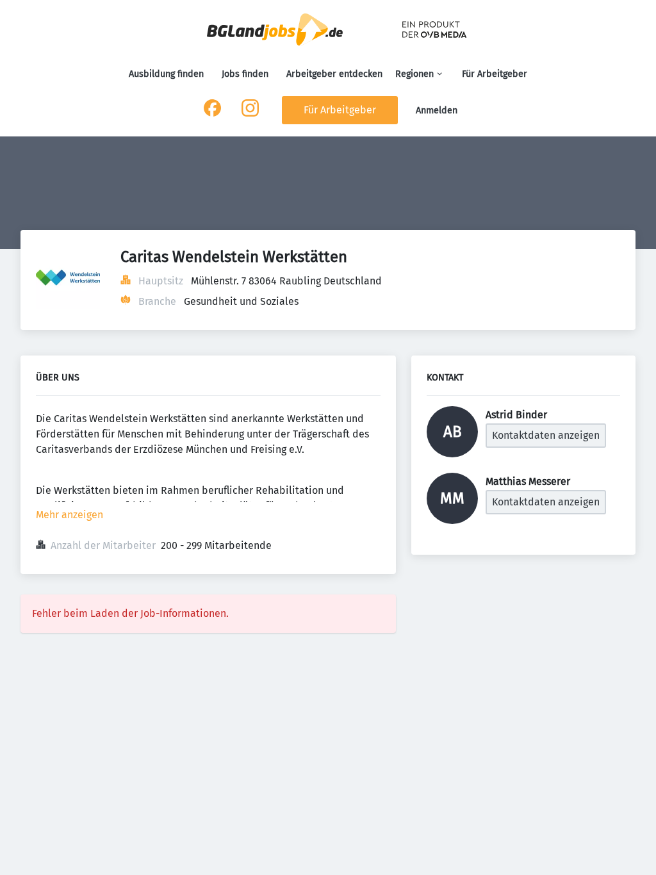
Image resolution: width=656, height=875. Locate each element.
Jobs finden (245, 74)
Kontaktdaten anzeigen (546, 435)
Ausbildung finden (166, 74)
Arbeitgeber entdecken (334, 74)
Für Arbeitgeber (494, 74)
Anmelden (436, 110)
